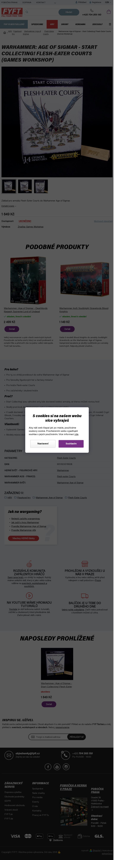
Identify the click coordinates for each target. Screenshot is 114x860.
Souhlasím (70, 444)
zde (75, 434)
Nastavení (41, 444)
